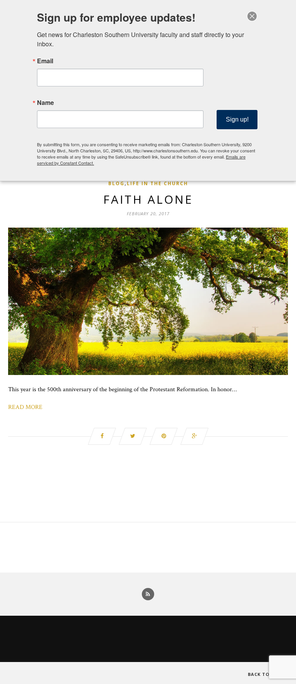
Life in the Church (157, 183)
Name (45, 103)
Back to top (265, 674)
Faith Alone (148, 199)
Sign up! (237, 119)
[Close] (252, 16)
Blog (116, 183)
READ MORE (25, 407)
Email (45, 61)
